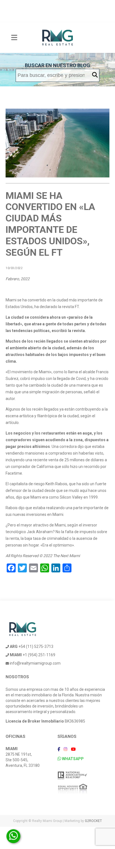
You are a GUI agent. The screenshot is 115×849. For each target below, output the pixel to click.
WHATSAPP (72, 759)
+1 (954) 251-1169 (32, 655)
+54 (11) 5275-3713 (31, 646)
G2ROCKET (93, 821)
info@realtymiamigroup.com (35, 663)
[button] (94, 75)
